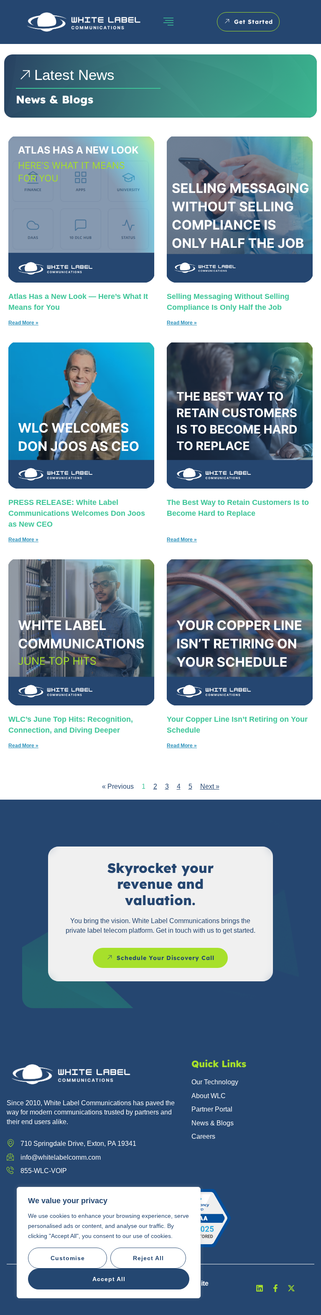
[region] (109, 1242)
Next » (209, 786)
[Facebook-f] (275, 1288)
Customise (68, 1258)
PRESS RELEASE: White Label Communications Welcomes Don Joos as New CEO (76, 513)
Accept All (108, 1279)
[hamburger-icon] (168, 22)
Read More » (23, 323)
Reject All (148, 1258)
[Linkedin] (259, 1288)
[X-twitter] (291, 1288)
